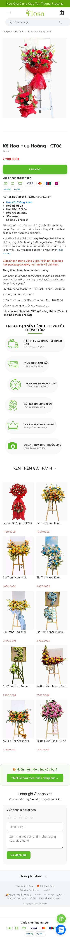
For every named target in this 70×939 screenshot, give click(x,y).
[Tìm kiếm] (60, 22)
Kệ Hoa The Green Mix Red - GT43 (16, 740)
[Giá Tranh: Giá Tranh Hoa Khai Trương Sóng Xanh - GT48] (51, 555)
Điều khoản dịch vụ (29, 890)
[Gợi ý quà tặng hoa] (61, 918)
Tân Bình (21, 898)
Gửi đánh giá (19, 855)
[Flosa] (35, 12)
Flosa (44, 903)
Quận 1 (60, 894)
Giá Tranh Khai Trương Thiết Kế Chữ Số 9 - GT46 (51, 632)
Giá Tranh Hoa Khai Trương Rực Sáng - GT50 (51, 523)
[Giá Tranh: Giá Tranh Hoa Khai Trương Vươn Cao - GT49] (18, 555)
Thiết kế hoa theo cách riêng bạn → (35, 778)
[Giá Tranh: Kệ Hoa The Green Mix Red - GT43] (18, 719)
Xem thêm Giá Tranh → (35, 468)
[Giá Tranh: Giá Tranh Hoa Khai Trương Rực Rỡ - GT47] (18, 610)
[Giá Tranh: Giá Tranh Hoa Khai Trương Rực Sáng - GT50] (51, 501)
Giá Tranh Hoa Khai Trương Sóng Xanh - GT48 (51, 577)
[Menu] (8, 13)
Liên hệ (46, 890)
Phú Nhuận (48, 894)
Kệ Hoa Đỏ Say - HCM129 (17, 523)
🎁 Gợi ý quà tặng (45, 886)
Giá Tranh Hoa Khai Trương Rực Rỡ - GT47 (16, 632)
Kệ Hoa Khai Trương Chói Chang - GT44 (51, 686)
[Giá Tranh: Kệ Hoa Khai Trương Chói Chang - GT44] (51, 664)
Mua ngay (35, 169)
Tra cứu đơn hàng (24, 886)
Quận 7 (11, 898)
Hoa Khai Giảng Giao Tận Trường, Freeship (35, 3)
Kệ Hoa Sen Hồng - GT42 (51, 740)
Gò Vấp (37, 894)
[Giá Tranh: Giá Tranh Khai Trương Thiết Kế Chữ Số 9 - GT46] (51, 610)
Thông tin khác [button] (30, 876)
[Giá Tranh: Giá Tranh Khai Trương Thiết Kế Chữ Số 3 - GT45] (18, 664)
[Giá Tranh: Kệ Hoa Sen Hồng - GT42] (51, 719)
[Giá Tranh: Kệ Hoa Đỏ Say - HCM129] (18, 501)
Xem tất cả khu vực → (50, 898)
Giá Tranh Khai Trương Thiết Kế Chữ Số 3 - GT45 (17, 686)
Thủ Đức (32, 898)
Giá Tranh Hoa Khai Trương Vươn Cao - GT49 (17, 577)
